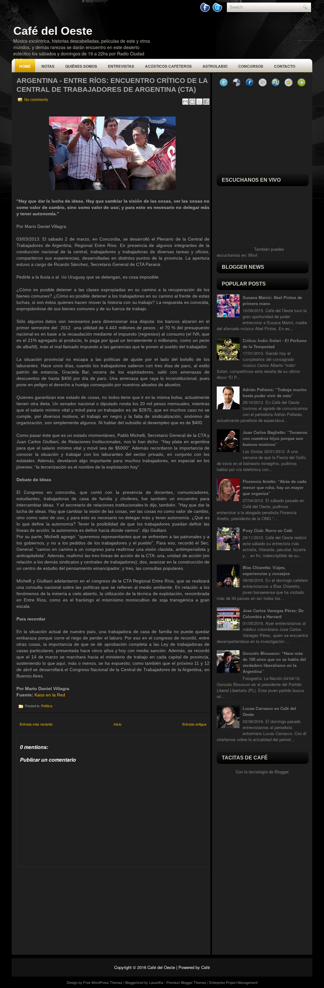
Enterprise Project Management (233, 982)
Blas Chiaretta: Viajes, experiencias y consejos (266, 570)
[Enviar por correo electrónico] (185, 101)
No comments (36, 100)
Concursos (250, 66)
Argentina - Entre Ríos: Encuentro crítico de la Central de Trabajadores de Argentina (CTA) (112, 85)
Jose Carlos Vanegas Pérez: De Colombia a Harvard (273, 613)
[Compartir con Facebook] (206, 101)
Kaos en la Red (49, 694)
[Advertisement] (63, 906)
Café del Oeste (52, 30)
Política (46, 706)
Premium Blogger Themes (186, 982)
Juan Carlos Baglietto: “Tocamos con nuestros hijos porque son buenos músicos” (275, 438)
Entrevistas (121, 66)
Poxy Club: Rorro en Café (267, 530)
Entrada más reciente (36, 724)
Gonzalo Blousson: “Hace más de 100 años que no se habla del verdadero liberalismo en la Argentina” (274, 662)
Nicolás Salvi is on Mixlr (235, 249)
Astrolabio (214, 66)
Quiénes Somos (81, 66)
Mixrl (252, 255)
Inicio (118, 724)
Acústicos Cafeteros (168, 66)
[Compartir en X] (199, 101)
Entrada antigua (194, 724)
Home (25, 66)
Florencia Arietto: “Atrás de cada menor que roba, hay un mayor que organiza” (274, 487)
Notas (47, 66)
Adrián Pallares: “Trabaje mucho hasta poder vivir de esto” (275, 393)
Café (205, 967)
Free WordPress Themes (102, 982)
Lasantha (156, 982)
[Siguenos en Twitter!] (218, 10)
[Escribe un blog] (192, 101)
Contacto (284, 66)
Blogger (281, 772)
